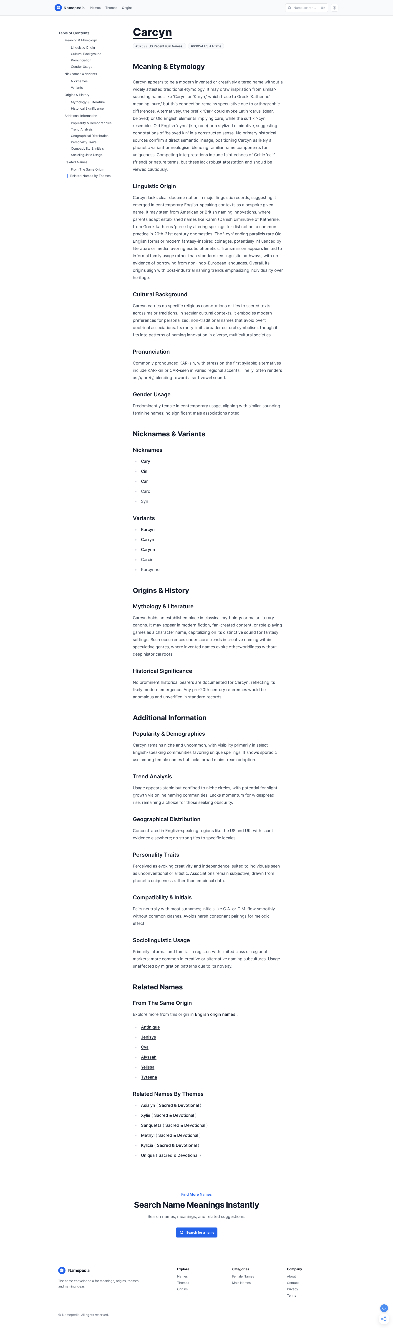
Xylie (145, 1115)
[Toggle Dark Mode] (334, 8)
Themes (111, 8)
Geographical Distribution (89, 136)
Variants (77, 87)
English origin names (216, 1014)
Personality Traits (83, 142)
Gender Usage (81, 66)
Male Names (241, 1283)
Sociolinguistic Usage (87, 155)
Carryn (147, 539)
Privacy (292, 1289)
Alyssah (148, 1057)
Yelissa (147, 1067)
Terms (291, 1295)
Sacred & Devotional (179, 1105)
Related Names (76, 162)
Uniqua (148, 1155)
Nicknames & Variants (81, 74)
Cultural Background (86, 54)
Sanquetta (151, 1125)
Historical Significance (87, 108)
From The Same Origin (87, 169)
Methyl (147, 1135)
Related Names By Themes (90, 176)
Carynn (148, 549)
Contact (293, 1283)
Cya (145, 1047)
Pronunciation (81, 60)
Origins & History (77, 95)
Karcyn (148, 529)
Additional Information (81, 116)
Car (144, 481)
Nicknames (79, 81)
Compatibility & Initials (87, 148)
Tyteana (149, 1077)
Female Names (243, 1276)
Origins (127, 8)
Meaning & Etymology (81, 40)
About (291, 1276)
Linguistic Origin (83, 47)
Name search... (309, 8)
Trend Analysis (82, 129)
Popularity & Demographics (91, 123)
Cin (144, 471)
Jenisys (148, 1037)
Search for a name (200, 1232)
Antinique (150, 1027)
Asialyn (148, 1105)
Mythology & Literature (88, 102)
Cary (145, 461)
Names (95, 8)
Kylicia (147, 1145)
